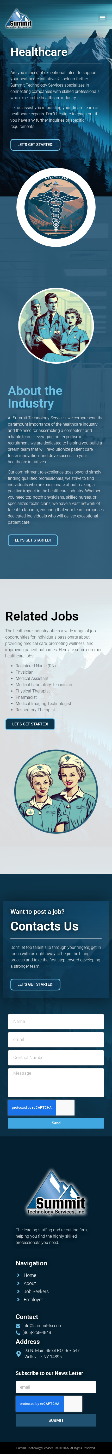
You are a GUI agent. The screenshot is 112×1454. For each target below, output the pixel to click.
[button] (102, 17)
